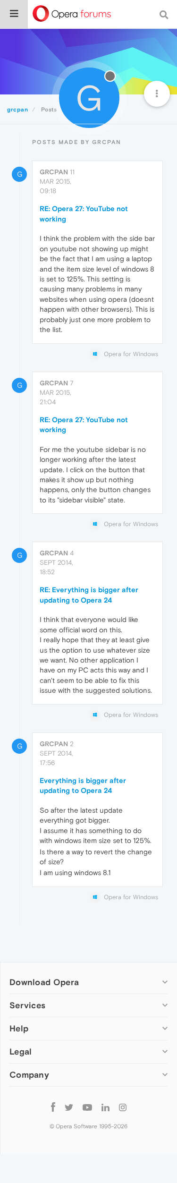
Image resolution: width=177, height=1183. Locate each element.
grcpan (54, 172)
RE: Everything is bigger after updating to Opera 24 (89, 595)
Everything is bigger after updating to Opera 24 (83, 785)
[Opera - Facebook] (53, 1107)
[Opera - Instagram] (122, 1106)
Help (18, 1028)
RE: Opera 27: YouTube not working (84, 213)
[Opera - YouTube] (87, 1106)
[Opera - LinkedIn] (105, 1106)
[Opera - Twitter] (69, 1106)
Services (27, 1005)
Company (29, 1075)
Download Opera (44, 982)
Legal (20, 1051)
